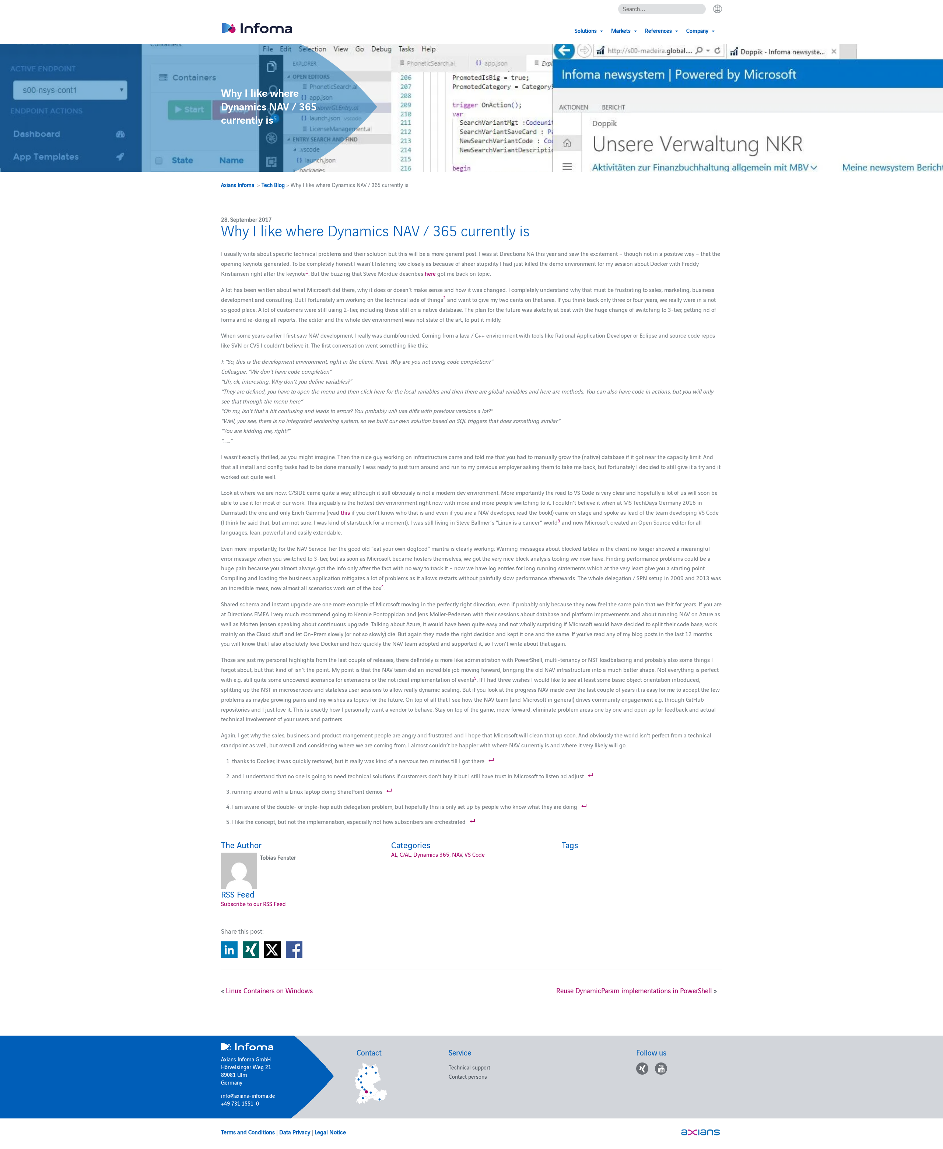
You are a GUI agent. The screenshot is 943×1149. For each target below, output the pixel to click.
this (345, 512)
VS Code (475, 854)
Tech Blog (273, 184)
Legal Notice (330, 1132)
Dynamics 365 (431, 854)
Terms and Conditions (248, 1132)
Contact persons (468, 1076)
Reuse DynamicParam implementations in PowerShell (634, 990)
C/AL (405, 854)
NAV (457, 854)
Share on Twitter (272, 949)
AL (394, 854)
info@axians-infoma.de (248, 1095)
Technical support (469, 1067)
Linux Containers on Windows (269, 990)
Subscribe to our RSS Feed (253, 903)
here (430, 273)
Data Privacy (294, 1132)
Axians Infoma (237, 184)
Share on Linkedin (229, 949)
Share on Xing (251, 949)
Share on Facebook (294, 949)
